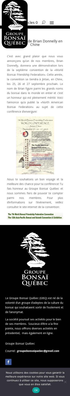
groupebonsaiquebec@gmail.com (38, 351)
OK (36, 390)
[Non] (65, 382)
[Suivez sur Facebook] (8, 362)
